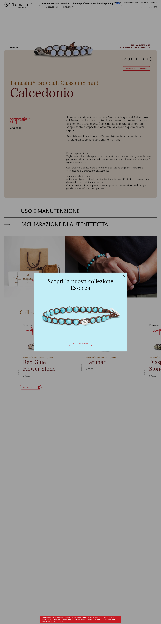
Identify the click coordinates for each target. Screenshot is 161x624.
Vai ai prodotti (80, 344)
